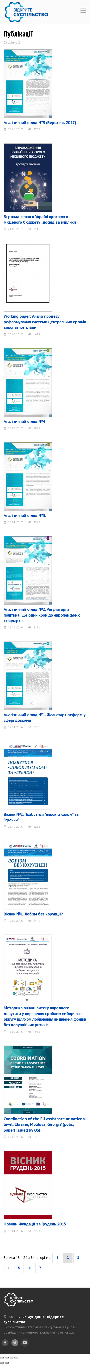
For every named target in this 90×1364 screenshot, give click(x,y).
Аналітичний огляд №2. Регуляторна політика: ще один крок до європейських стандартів (41, 614)
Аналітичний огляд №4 (24, 421)
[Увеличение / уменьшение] (16, 1357)
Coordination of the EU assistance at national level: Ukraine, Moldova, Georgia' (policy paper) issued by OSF (45, 1124)
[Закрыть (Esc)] (2, 1357)
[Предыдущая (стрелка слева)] (2, 1363)
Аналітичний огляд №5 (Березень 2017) (40, 122)
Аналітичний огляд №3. (25, 515)
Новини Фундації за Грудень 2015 (35, 1224)
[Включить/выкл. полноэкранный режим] (11, 1357)
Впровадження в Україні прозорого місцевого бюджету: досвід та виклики (40, 219)
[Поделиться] (7, 1357)
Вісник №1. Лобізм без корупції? (33, 914)
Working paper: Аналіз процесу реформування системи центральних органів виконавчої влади (45, 321)
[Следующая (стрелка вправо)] (7, 1363)
